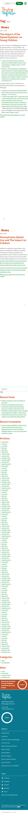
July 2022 (4, 540)
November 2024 (5, 484)
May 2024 (4, 496)
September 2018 (6, 632)
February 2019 (5, 622)
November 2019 (5, 604)
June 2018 (4, 638)
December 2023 (5, 506)
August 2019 (4, 610)
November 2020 (5, 580)
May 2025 (4, 472)
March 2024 (4, 500)
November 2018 (5, 628)
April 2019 (4, 618)
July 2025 (4, 468)
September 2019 (6, 608)
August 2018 (4, 634)
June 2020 (4, 590)
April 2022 (4, 546)
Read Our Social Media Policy (9, 795)
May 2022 (4, 544)
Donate (19, 3)
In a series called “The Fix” (7, 83)
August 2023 (4, 514)
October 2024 (5, 486)
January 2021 (5, 576)
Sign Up (22, 684)
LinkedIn (6, 785)
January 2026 (5, 456)
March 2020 (4, 596)
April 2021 (4, 570)
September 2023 (6, 512)
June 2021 (4, 566)
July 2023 (4, 516)
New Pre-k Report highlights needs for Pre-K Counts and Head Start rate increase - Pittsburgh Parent (13, 427)
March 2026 (4, 452)
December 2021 (5, 554)
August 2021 (4, 562)
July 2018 (4, 636)
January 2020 (5, 600)
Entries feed (4, 673)
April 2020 (4, 594)
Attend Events (5, 733)
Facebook (6, 778)
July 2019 (4, 612)
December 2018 (5, 626)
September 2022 (6, 536)
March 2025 (4, 476)
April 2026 (4, 450)
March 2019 (4, 620)
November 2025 (5, 460)
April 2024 (4, 498)
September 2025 (6, 464)
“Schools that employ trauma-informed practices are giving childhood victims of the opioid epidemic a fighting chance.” (13, 63)
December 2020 (5, 578)
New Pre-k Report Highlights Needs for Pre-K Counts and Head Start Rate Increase (13, 431)
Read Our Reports (6, 756)
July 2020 (4, 588)
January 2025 (5, 480)
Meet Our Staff (5, 749)
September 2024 (6, 488)
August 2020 (4, 586)
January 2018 (5, 648)
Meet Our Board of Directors (9, 746)
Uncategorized (5, 662)
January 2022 (5, 552)
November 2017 (5, 652)
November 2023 (5, 508)
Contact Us (4, 736)
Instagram (7, 781)
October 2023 (5, 510)
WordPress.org (5, 677)
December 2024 (5, 482)
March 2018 (4, 644)
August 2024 (4, 490)
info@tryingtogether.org (7, 709)
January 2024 (5, 504)
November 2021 (5, 556)
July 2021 (4, 564)
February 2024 (5, 502)
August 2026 (4, 442)
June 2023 (4, 518)
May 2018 (4, 640)
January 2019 (5, 624)
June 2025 (4, 470)
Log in (3, 671)
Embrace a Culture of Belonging (10, 739)
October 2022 (5, 534)
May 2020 (4, 592)
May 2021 (4, 568)
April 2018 (4, 642)
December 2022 (5, 530)
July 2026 (4, 444)
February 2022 (5, 550)
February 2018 (5, 646)
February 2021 (5, 574)
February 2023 (5, 526)
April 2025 (4, 474)
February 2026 (5, 454)
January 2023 (5, 528)
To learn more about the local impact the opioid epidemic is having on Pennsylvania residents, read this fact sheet (13, 270)
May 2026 (4, 448)
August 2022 (4, 538)
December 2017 (5, 650)
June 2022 (4, 542)
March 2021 (4, 572)
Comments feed (5, 675)
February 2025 (5, 478)
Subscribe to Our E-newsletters (10, 766)
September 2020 (6, 584)
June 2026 (4, 446)
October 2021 (5, 558)
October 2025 (5, 462)
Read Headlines (5, 752)
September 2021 (6, 560)
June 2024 (4, 494)
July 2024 (4, 492)
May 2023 (4, 520)
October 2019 (5, 606)
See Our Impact (5, 762)
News (3, 660)
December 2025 (5, 458)
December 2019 (5, 602)
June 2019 (4, 614)
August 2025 (4, 466)
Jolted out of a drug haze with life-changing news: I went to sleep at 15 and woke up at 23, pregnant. (14, 92)
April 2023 (4, 522)
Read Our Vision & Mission (8, 759)
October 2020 (5, 582)
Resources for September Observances (12, 405)
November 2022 (5, 532)
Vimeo (5, 791)
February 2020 (5, 598)
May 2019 (4, 616)
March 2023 (4, 524)
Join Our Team (5, 743)
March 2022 (4, 548)
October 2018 (5, 630)
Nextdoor (6, 788)
